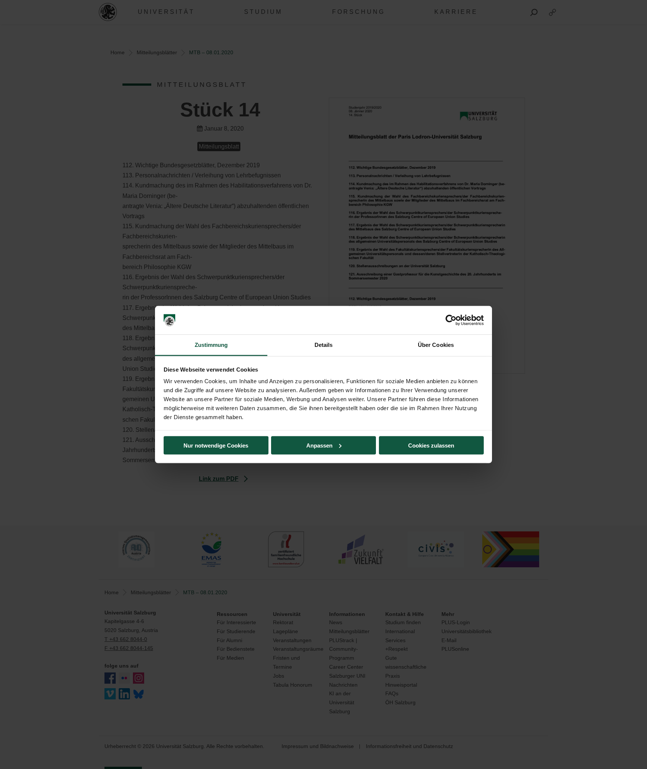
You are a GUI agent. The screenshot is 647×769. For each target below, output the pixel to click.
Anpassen (319, 445)
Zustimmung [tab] (211, 345)
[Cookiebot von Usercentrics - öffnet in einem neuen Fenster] (451, 320)
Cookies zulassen (431, 445)
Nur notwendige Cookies (215, 445)
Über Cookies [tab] (436, 345)
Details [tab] (324, 345)
